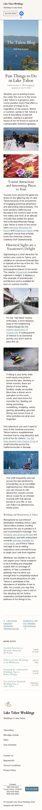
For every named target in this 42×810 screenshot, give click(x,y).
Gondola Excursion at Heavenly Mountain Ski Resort (13, 650)
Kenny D (31, 85)
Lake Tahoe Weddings (13, 3)
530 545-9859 (10, 13)
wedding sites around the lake (18, 534)
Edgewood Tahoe (23, 230)
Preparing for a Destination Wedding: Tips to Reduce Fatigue (16, 672)
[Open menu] (21, 17)
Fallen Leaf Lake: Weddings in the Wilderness (16, 661)
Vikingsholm (22, 272)
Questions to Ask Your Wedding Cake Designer (30, 623)
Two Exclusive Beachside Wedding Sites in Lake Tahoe (15, 684)
